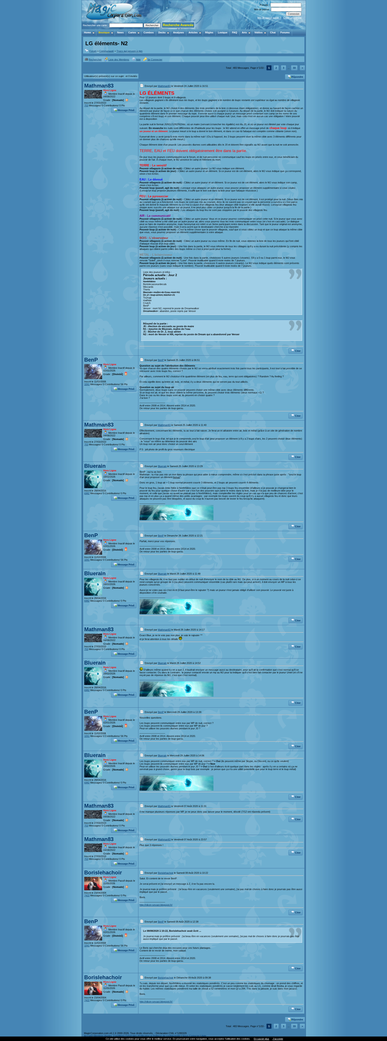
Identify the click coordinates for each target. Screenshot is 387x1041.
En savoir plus (261, 1038)
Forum (93, 51)
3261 (87, 384)
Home (87, 32)
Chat (273, 32)
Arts (244, 32)
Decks (162, 32)
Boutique (104, 32)
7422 (87, 895)
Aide (138, 59)
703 (86, 105)
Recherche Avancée (178, 25)
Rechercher (95, 59)
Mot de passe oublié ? (269, 17)
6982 (87, 493)
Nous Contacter (191, 1036)
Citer (298, 351)
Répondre (297, 76)
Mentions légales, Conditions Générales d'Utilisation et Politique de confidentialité (137, 1036)
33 (294, 68)
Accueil (88, 1036)
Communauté (106, 51)
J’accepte (278, 1038)
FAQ (234, 32)
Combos (149, 32)
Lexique (222, 32)
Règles (209, 32)
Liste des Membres (118, 59)
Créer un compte (292, 17)
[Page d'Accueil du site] (114, 28)
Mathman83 (99, 86)
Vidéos (258, 32)
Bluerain (95, 466)
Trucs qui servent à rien (129, 51)
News (120, 32)
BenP (91, 360)
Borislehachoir (103, 872)
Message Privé (126, 110)
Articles (193, 32)
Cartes (132, 32)
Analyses (178, 32)
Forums (285, 32)
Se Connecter (154, 59)
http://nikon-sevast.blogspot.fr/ (156, 905)
